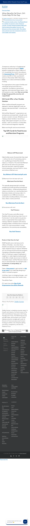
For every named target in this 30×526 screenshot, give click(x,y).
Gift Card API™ (5, 413)
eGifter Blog (13, 397)
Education (23, 350)
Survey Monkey (5, 438)
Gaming (22, 345)
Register (13, 405)
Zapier (3, 441)
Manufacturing (23, 363)
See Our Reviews (14, 427)
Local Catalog (5, 397)
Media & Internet (24, 354)
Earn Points (13, 393)
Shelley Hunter (6, 18)
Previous (4, 10)
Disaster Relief (14, 372)
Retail (22, 370)
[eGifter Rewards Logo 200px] (5, 6)
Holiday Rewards (14, 341)
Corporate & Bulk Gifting (9, 19)
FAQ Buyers (13, 429)
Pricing (12, 412)
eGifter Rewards (22, 453)
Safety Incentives (14, 357)
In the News (13, 418)
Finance (22, 356)
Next (8, 10)
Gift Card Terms (14, 436)
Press (12, 416)
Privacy (12, 432)
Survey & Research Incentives (13, 354)
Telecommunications (25, 372)
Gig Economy (14, 370)
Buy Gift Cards (14, 391)
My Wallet (13, 395)
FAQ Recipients (14, 430)
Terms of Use (13, 434)
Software (22, 352)
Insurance (22, 367)
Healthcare (23, 340)
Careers (13, 420)
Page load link (4, 459)
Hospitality (23, 368)
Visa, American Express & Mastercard (5, 425)
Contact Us (13, 421)
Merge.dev (4, 443)
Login (12, 407)
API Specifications (14, 414)
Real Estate (23, 358)
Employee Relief (18, 19)
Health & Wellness (14, 347)
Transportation (24, 365)
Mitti (3, 439)
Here (25, 2)
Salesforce (4, 436)
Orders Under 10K (5, 422)
